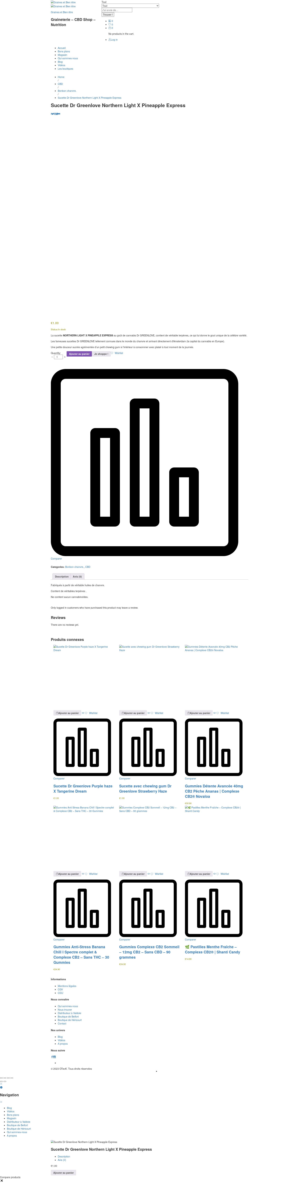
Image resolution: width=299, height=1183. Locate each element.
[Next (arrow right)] (4, 1081)
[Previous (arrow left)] (1, 1081)
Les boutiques (65, 68)
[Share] (4, 1077)
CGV (60, 989)
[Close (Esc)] (1, 1077)
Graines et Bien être (62, 12)
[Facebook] (52, 1057)
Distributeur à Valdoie (69, 1013)
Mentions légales (67, 986)
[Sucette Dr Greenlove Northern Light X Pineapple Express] (51, 113)
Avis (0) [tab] (77, 576)
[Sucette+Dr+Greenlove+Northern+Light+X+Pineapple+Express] (53, 113)
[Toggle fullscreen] (8, 1077)
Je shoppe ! (101, 354)
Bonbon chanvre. (74, 567)
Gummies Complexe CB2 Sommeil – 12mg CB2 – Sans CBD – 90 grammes (149, 952)
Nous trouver (65, 1009)
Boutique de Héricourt (70, 1020)
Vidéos (61, 65)
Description (64, 1156)
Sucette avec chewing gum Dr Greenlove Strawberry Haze (145, 788)
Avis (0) (62, 1160)
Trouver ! (108, 14)
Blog (60, 61)
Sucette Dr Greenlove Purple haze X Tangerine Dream (82, 788)
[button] (67, 713)
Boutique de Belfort (68, 1016)
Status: (54, 329)
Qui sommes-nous (68, 58)
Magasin (62, 54)
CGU (60, 993)
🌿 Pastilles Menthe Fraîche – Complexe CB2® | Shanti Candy (212, 949)
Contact (62, 1023)
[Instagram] (54, 1057)
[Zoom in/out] (11, 1077)
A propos (63, 1043)
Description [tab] (62, 576)
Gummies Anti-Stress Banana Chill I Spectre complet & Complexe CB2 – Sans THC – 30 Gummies (81, 954)
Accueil (62, 48)
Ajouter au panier (79, 354)
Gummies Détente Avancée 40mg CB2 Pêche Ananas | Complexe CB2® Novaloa (214, 791)
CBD (87, 567)
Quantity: (56, 353)
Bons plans (64, 51)
